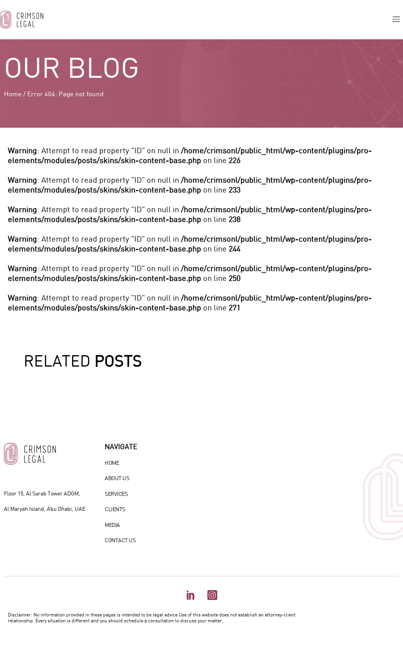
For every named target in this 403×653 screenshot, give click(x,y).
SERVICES (116, 493)
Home (13, 94)
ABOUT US (117, 478)
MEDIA (112, 524)
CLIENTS (115, 509)
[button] (396, 20)
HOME (112, 462)
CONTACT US (120, 540)
